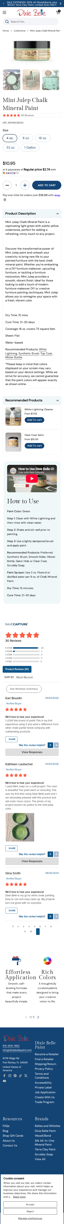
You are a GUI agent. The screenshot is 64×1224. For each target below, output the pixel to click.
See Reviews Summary (24, 688)
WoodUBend (43, 1136)
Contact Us (10, 1145)
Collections (19, 30)
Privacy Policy (44, 1069)
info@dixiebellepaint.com (17, 1050)
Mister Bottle (13, 357)
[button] (57, 12)
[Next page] (38, 931)
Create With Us (45, 1097)
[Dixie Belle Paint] (31, 12)
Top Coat (46, 353)
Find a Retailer (44, 1059)
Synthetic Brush (28, 353)
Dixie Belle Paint (45, 1131)
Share (11, 739)
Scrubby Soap (44, 1154)
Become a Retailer (47, 1054)
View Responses (32, 752)
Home (6, 30)
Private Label (43, 1087)
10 (31, 931)
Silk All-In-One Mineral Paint (44, 1142)
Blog (5, 1131)
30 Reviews (27, 115)
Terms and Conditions (42, 1076)
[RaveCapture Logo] (16, 624)
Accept (30, 1204)
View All (40, 1159)
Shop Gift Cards (13, 1136)
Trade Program (44, 1102)
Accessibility (43, 1083)
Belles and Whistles (47, 1126)
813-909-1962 (11, 1045)
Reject (30, 1211)
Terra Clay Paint (45, 1149)
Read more (19, 1196)
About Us (9, 1141)
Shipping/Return (45, 1064)
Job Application (45, 1092)
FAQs (6, 1126)
